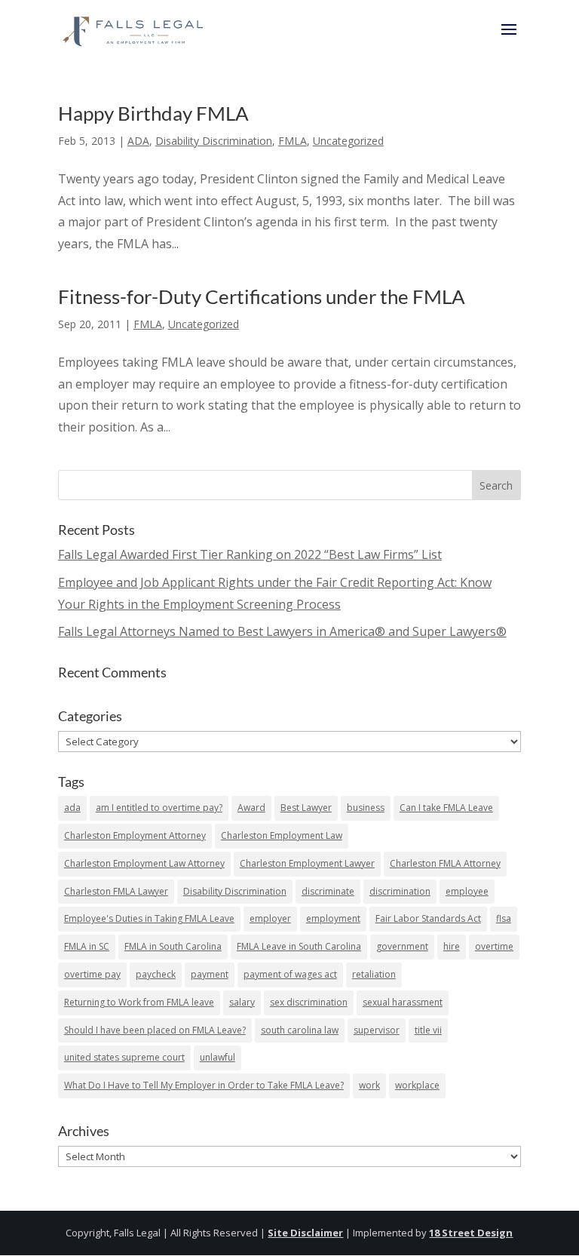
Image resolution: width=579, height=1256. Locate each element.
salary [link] (242, 1002)
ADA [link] (138, 141)
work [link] (369, 1085)
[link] (133, 28)
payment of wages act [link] (290, 974)
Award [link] (251, 807)
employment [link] (333, 918)
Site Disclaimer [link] (305, 1232)
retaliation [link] (374, 974)
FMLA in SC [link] (86, 946)
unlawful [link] (217, 1057)
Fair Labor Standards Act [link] (428, 918)
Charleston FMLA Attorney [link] (445, 863)
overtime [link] (494, 946)
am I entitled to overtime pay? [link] (159, 807)
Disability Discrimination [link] (213, 141)
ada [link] (72, 807)
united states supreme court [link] (124, 1057)
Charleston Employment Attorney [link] (135, 835)
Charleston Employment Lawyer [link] (307, 863)
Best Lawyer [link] (306, 807)
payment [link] (209, 974)
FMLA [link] (292, 141)
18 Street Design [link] (471, 1232)
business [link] (365, 807)
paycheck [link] (156, 974)
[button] (509, 39)
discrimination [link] (399, 891)
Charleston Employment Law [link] (281, 835)
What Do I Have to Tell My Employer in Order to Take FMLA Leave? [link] (204, 1085)
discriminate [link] (328, 891)
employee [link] (467, 891)
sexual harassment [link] (403, 1002)
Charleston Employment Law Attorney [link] (144, 863)
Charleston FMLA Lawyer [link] (116, 891)
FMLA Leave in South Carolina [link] (299, 946)
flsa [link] (503, 918)
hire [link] (451, 946)
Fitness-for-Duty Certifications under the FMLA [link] (261, 296)
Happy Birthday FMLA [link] (153, 113)
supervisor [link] (377, 1030)
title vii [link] (428, 1030)
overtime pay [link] (92, 974)
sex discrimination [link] (309, 1002)
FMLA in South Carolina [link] (173, 946)
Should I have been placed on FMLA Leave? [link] (155, 1030)
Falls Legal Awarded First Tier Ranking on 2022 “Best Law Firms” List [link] (250, 554)
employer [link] (270, 918)
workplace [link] (417, 1085)
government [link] (402, 946)
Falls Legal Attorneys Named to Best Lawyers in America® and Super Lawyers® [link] (282, 631)
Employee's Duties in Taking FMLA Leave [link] (149, 918)
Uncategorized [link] (348, 141)
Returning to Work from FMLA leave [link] (139, 1002)
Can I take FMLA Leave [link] (446, 807)
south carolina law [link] (300, 1030)
